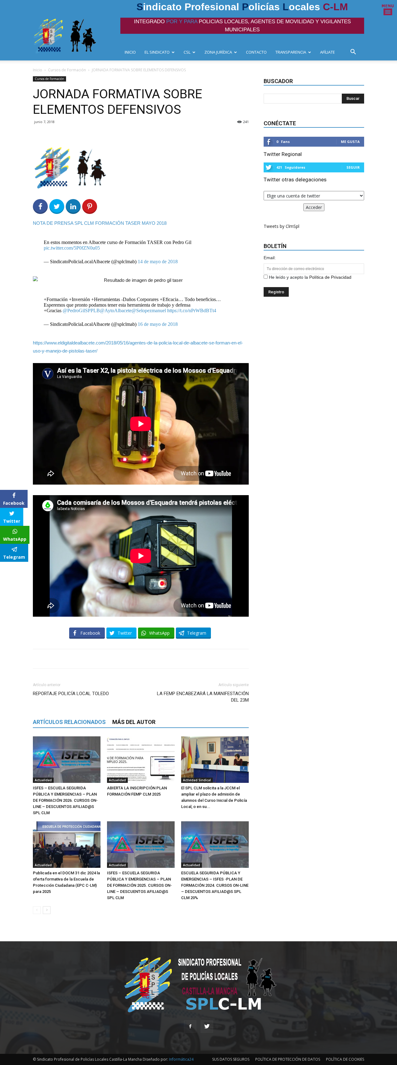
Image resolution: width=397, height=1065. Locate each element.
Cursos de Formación (67, 70)
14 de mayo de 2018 (158, 261)
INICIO (130, 52)
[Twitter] (207, 1026)
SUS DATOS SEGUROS (230, 1059)
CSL (187, 52)
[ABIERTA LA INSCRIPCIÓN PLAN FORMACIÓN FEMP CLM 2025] (141, 759)
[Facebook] (190, 1026)
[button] (355, 52)
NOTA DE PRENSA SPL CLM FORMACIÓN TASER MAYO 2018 (100, 223)
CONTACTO (256, 52)
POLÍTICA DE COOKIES (345, 1059)
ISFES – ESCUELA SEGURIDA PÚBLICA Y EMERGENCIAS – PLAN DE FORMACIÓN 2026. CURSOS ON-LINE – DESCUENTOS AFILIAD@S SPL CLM (65, 800)
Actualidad (43, 780)
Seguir (353, 167)
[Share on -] (73, 206)
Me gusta (350, 141)
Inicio (37, 70)
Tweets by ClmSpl (281, 226)
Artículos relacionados (69, 722)
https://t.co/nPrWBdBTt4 (191, 310)
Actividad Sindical (197, 780)
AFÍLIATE (327, 52)
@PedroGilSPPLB (81, 310)
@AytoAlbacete (116, 310)
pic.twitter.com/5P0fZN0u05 (72, 248)
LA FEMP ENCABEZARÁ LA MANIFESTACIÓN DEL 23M (203, 697)
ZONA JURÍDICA (218, 52)
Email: (270, 257)
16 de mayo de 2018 (158, 324)
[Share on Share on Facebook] (40, 206)
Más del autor (133, 722)
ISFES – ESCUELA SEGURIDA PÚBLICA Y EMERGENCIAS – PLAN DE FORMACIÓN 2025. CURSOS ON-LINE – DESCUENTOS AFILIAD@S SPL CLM (139, 885)
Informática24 (181, 1059)
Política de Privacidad (330, 277)
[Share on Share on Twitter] (56, 206)
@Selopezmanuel (149, 310)
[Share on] (5, 568)
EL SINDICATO (157, 52)
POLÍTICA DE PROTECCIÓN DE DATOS (287, 1059)
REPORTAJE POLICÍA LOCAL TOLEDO (71, 693)
